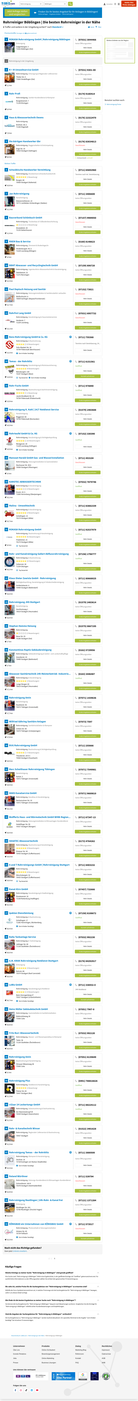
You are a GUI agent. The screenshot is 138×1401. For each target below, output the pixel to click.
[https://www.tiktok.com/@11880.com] (26, 1390)
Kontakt (78, 1358)
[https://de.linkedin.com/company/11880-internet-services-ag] (31, 1390)
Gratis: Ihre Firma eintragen (129, 3)
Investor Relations (19, 1354)
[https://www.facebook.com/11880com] (15, 1390)
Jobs (15, 1358)
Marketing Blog (80, 1350)
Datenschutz (106, 1354)
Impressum (106, 1350)
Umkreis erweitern (20, 1251)
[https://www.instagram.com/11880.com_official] (21, 1390)
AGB (103, 1358)
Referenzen (79, 1354)
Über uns (16, 1350)
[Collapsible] (98, 1272)
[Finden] (70, 4)
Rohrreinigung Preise (114, 104)
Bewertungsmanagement (51, 1354)
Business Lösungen (49, 1363)
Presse (15, 1363)
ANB (103, 1363)
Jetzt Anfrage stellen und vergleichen (17, 13)
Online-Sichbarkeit (48, 1350)
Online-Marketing (48, 1358)
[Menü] (119, 3)
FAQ (77, 1363)
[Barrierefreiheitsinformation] (116, 3)
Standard (56, 26)
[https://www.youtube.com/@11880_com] (37, 1390)
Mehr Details (87, 48)
